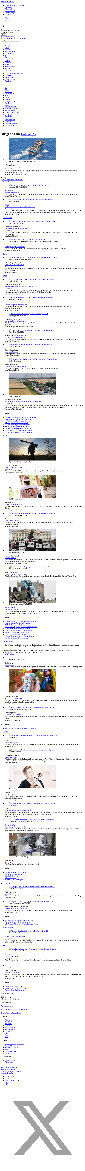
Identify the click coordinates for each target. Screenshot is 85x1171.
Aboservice (8, 1020)
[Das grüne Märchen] (32, 344)
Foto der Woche (10, 607)
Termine (7, 68)
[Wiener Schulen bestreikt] (32, 707)
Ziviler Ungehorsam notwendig (15, 936)
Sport (6, 57)
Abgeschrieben (8, 927)
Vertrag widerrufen (7, 1073)
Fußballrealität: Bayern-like (14, 986)
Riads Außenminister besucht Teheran (17, 629)
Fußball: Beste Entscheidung (14, 990)
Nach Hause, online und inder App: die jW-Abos (9, 1068)
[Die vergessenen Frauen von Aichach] (33, 221)
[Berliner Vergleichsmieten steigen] (31, 297)
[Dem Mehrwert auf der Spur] (34, 257)
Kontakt (7, 1031)
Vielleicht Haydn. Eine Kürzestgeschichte (18, 810)
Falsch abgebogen (11, 757)
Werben (7, 1025)
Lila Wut (8, 894)
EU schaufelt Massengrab (13, 167)
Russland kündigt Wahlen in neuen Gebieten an (20, 621)
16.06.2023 (28, 134)
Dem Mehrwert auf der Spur (14, 265)
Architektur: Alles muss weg (14, 874)
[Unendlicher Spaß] (34, 735)
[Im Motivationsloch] (32, 949)
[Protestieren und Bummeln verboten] (31, 567)
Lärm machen (9, 665)
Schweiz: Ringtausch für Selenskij (16, 634)
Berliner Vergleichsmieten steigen (16, 305)
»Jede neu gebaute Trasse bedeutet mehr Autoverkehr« (23, 401)
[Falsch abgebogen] (32, 750)
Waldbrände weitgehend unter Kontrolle (18, 425)
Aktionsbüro (9, 9)
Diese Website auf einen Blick (11, 1013)
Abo (6, 18)
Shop (6, 1049)
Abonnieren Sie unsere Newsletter (12, 1071)
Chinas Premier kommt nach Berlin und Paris (20, 630)
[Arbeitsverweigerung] (30, 185)
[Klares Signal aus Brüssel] (32, 460)
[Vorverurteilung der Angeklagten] (29, 314)
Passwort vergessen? (7, 36)
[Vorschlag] (32, 855)
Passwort (4, 32)
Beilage (7, 61)
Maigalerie (8, 1046)
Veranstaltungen (10, 13)
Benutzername (5, 30)
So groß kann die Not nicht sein (15, 366)
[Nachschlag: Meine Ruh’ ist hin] (32, 820)
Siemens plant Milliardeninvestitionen (17, 426)
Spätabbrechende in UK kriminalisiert (17, 922)
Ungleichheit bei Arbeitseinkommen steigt (18, 428)
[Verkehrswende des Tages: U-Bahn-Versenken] (32, 199)
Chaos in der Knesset (12, 521)
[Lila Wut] (32, 887)
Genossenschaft (10, 11)
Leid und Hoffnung (11, 609)
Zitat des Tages (8, 641)
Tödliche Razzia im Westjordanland (16, 625)
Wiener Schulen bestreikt (13, 714)
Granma (7, 1053)
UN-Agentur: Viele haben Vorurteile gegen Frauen (21, 924)
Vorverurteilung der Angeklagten (15, 321)
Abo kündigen (9, 1022)
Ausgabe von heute (7, 1006)
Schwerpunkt (7, 218)
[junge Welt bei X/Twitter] (42, 1169)
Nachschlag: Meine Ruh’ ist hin (15, 827)
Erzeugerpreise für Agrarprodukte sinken (18, 430)
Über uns (8, 70)
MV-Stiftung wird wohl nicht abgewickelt (18, 421)
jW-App (7, 1035)
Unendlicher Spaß (11, 742)
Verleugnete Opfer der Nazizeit (15, 247)
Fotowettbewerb (10, 1051)
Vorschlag (8, 862)
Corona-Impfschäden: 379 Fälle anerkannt (19, 432)
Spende (7, 20)
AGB (7, 1082)
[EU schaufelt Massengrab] (32, 160)
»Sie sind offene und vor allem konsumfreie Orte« (21, 286)
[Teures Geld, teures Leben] (32, 691)
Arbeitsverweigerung (12, 192)
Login (3, 34)
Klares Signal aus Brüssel (13, 467)
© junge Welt (9, 1076)
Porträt (7, 205)
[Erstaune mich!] (32, 787)
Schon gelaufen (10, 825)
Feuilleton (8, 53)
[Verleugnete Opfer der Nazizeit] (27, 239)
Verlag (7, 64)
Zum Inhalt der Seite (7, 2)
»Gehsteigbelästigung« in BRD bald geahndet (20, 920)
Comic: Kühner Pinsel (12, 876)
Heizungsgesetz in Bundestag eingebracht (18, 419)
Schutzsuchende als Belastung (15, 337)
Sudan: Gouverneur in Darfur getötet (17, 632)
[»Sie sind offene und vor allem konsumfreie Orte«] (32, 279)
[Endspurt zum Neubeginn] (32, 497)
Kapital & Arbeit (10, 51)
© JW (7, 1078)
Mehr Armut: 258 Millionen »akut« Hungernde (20, 728)
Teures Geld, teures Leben (13, 698)
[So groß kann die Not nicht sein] (33, 359)
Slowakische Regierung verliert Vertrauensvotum (21, 627)
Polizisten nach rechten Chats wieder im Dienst (20, 417)
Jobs (6, 1037)
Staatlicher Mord (10, 558)
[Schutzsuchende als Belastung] (31, 330)
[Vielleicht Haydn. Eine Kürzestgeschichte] (32, 803)
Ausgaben (8, 46)
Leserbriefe (8, 63)
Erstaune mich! (10, 794)
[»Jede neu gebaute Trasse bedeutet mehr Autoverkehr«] (32, 394)
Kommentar (9, 190)
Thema (7, 55)
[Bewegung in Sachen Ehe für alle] (32, 901)
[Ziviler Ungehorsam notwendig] (29, 931)
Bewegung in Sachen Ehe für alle (16, 908)
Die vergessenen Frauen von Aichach (17, 228)
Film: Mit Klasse (10, 878)
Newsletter (8, 1024)
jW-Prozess (8, 7)
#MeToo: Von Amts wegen (14, 880)
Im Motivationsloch (11, 956)
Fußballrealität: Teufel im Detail (15, 988)
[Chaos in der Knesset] (32, 513)
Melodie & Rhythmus (12, 1047)
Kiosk (7, 1033)
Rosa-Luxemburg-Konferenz (14, 5)
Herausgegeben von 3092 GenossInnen (14, 1009)
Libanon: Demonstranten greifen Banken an (19, 636)
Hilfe (6, 1084)
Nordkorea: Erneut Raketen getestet (16, 638)
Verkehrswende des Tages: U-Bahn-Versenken (20, 207)
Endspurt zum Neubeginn (13, 504)
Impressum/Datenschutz (13, 1080)
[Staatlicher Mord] (32, 550)
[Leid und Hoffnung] (32, 602)
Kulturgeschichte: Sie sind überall (16, 872)
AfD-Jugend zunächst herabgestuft (16, 423)
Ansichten (6, 181)
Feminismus (7, 883)
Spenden (8, 1064)
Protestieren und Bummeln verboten (17, 574)
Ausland (7, 49)
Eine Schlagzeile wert (12, 972)
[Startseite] (14, 38)
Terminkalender (10, 1029)
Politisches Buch (10, 59)
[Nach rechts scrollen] (1, 129)
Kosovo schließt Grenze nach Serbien (17, 623)
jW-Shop (8, 14)
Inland (7, 48)
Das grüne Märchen (11, 352)
